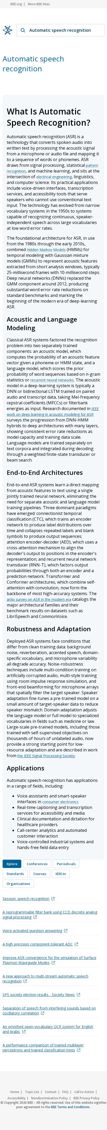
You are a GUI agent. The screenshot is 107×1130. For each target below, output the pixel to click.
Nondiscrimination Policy (49, 1098)
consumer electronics (60, 801)
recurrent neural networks (52, 380)
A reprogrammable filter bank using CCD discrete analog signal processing (50, 915)
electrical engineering (54, 176)
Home (14, 1092)
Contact (51, 1092)
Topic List (32, 1092)
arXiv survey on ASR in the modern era (39, 599)
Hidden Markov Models (46, 249)
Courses (39, 873)
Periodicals (66, 863)
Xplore (11, 863)
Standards (15, 873)
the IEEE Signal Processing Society (46, 755)
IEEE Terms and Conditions (70, 1107)
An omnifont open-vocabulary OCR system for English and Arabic (48, 1029)
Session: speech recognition (26, 898)
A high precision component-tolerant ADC (38, 944)
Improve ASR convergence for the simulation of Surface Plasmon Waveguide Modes (49, 960)
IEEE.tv (61, 873)
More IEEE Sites (39, 4)
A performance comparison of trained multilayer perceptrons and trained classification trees (43, 1047)
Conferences (37, 863)
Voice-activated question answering (32, 930)
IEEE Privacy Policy (86, 1098)
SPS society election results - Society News (39, 994)
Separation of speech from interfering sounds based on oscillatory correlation (49, 1011)
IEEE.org (16, 4)
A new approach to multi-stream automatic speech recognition (45, 979)
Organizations (18, 883)
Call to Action (84, 1092)
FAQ (65, 1092)
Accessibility (16, 1098)
